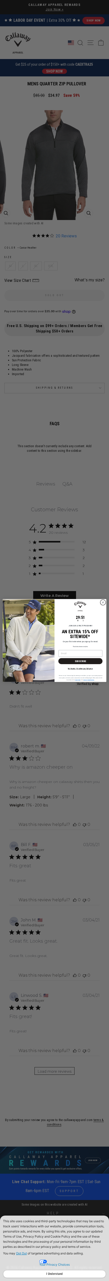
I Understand (54, 1274)
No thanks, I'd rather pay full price (80, 668)
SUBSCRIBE (80, 661)
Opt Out (21, 1253)
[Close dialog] (103, 602)
